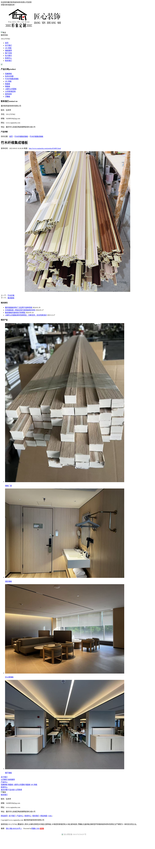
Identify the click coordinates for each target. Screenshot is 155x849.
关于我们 (8, 45)
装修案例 (11, 779)
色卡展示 (8, 55)
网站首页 (4, 816)
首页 (6, 43)
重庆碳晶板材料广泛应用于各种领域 (18, 307)
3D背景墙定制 (10, 91)
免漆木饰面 (9, 76)
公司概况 (4, 779)
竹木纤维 (11, 295)
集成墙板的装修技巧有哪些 (15, 312)
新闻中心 (8, 58)
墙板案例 (8, 50)
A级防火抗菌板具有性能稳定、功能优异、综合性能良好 (26, 315)
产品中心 (4, 782)
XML (50, 816)
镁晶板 (7, 86)
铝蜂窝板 (8, 74)
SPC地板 (8, 48)
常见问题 (4, 790)
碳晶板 (7, 84)
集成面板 (11, 298)
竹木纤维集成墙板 (12, 79)
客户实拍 (8, 53)
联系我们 (8, 61)
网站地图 (43, 816)
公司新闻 (18, 790)
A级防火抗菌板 (10, 89)
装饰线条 (8, 94)
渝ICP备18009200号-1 (14, 828)
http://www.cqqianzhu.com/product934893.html (45, 148)
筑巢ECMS (35, 828)
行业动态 (11, 790)
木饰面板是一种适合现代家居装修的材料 (20, 310)
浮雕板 (7, 96)
